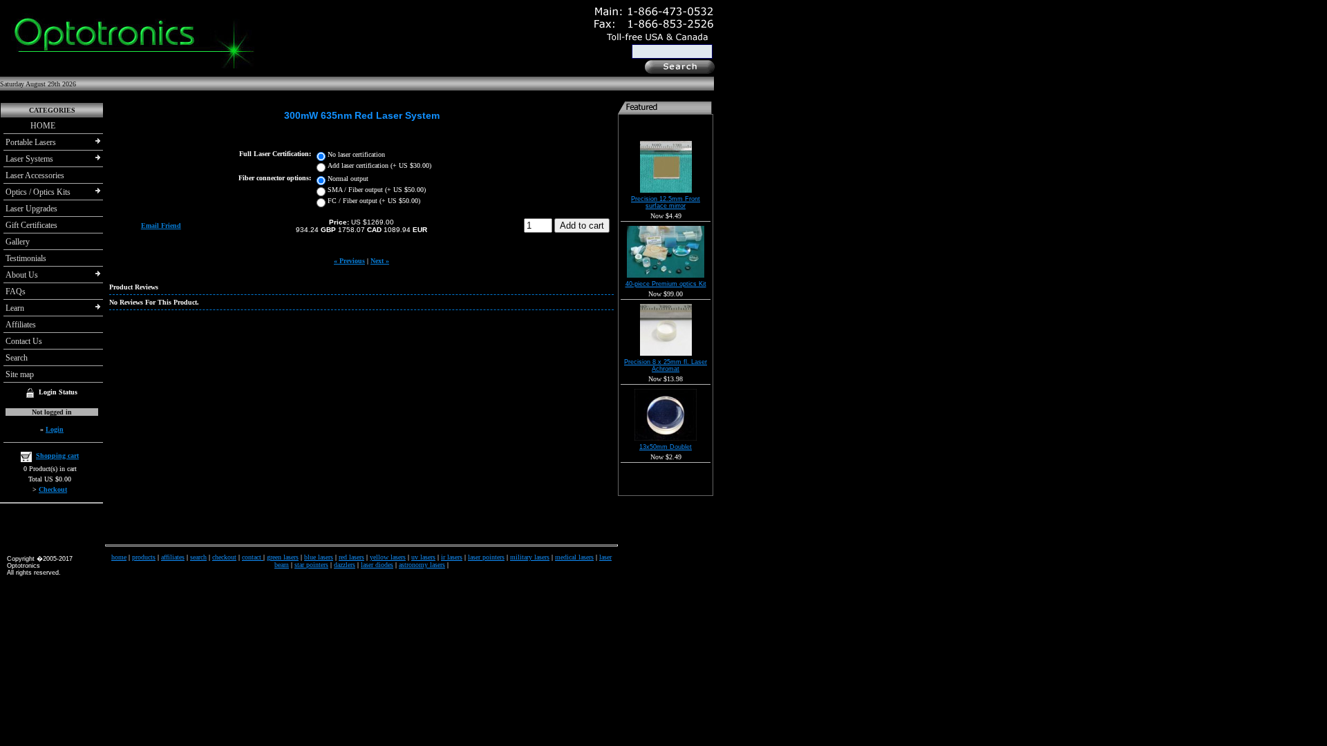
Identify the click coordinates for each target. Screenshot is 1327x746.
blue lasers (318, 557)
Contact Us (24, 341)
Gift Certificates (31, 225)
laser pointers (486, 557)
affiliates (173, 557)
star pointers (311, 564)
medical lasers (574, 557)
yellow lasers (388, 557)
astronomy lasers (422, 564)
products (144, 557)
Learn (15, 308)
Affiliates (21, 324)
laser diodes (377, 564)
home (118, 557)
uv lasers (423, 557)
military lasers (529, 557)
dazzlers (344, 564)
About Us (22, 275)
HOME (30, 126)
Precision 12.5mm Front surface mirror (665, 202)
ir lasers (451, 557)
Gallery (18, 242)
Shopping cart (57, 455)
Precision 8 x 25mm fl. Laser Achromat (665, 365)
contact (252, 557)
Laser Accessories (35, 175)
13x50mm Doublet (665, 446)
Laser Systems (29, 159)
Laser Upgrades (31, 208)
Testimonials (26, 258)
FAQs (16, 291)
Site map (20, 374)
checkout (224, 557)
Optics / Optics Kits (38, 192)
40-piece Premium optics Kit (665, 283)
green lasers (283, 557)
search (198, 557)
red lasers (351, 557)
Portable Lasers (31, 142)
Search (17, 358)
